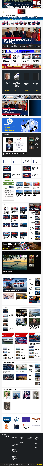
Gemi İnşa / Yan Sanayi (8, 180)
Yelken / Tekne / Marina (15, 448)
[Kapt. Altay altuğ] (26, 395)
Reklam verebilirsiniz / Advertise (38, 439)
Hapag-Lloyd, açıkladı (32, 316)
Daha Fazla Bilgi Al (16, 465)
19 (25, 115)
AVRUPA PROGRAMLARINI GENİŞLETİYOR (7, 372)
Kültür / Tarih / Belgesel (14, 457)
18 (24, 115)
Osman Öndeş (7, 400)
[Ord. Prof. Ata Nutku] (7, 406)
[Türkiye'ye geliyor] (28, 184)
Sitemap (36, 443)
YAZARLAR (7, 15)
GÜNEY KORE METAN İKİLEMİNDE (21, 299)
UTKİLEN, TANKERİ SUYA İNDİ (36, 188)
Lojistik (5, 307)
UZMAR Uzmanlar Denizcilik (7, 422)
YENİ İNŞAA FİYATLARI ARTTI (27, 195)
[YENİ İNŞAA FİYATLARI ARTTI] (28, 192)
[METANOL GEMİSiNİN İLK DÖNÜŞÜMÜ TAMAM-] (19, 192)
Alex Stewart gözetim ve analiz (26, 428)
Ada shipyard (7, 429)
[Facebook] (36, 17)
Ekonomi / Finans (17, 15)
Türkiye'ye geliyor (27, 187)
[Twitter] (37, 17)
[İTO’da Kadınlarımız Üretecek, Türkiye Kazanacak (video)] (6, 209)
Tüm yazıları (7, 90)
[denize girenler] (15, 262)
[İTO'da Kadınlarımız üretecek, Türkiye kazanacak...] (15, 144)
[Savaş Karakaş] (16, 395)
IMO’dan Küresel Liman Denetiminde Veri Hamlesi (14, 229)
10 (14, 115)
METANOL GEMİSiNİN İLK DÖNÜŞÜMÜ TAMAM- (19, 195)
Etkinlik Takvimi (29, 438)
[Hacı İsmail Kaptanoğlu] (36, 395)
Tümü (39, 134)
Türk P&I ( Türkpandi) (16, 422)
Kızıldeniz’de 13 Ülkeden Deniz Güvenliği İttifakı (22, 237)
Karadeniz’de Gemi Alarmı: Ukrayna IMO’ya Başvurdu (37, 161)
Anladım (39, 464)
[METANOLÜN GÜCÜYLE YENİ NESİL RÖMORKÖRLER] (23, 225)
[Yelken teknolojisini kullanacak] (19, 184)
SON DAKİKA (3, 15)
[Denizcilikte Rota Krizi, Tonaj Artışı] (6, 217)
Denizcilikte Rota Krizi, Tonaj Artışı (15, 168)
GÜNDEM (11, 15)
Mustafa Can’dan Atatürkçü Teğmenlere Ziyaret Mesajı (20, 19)
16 (21, 115)
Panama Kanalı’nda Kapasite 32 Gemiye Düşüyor (35, 168)
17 (23, 115)
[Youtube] (40, 17)
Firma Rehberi (6, 415)
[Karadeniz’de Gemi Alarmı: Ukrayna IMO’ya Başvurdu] (23, 209)
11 (15, 115)
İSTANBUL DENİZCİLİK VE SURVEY (36, 427)
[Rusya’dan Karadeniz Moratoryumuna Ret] (14, 234)
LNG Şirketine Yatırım (6, 299)
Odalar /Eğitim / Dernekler (36, 15)
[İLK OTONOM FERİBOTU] (36, 192)
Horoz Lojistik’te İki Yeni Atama (27, 161)
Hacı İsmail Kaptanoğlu (36, 400)
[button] (4, 81)
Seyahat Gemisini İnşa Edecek (21, 371)
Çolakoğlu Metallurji (16, 429)
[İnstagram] (3, 436)
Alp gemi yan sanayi (26, 422)
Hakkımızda (36, 437)
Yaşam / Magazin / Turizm (9, 362)
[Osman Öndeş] (7, 395)
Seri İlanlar (21, 442)
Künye (35, 434)
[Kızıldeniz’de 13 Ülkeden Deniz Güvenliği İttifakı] (23, 234)
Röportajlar (28, 434)
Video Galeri (21, 437)
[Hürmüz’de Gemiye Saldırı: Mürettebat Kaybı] (6, 234)
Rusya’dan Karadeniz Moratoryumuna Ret (14, 237)
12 (16, 115)
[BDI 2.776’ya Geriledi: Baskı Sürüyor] (6, 225)
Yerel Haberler (22, 438)
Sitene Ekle (36, 444)
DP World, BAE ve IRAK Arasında (21, 325)
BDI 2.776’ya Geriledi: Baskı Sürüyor (35, 175)
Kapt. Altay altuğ (26, 400)
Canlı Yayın (22, 15)
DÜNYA (14, 15)
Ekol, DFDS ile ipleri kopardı (20, 316)
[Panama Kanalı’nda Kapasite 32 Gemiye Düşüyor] (14, 217)
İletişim (36, 447)
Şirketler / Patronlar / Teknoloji (28, 15)
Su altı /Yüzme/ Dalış (15, 451)
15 (20, 115)
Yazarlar (21, 434)
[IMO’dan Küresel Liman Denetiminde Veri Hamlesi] (14, 225)
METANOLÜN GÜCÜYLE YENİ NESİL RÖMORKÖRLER (23, 229)
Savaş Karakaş (16, 400)
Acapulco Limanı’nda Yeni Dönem (16, 175)
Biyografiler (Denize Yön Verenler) (10, 389)
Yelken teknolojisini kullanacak (19, 188)
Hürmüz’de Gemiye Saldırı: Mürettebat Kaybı (6, 237)
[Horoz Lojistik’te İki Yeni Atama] (14, 209)
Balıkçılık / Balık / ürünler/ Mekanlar (14, 453)
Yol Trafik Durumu (29, 437)
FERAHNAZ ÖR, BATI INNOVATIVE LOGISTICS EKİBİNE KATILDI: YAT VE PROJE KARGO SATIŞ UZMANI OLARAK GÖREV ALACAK (34, 327)
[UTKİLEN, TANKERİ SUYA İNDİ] (36, 184)
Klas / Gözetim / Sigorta (14, 450)
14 (19, 115)
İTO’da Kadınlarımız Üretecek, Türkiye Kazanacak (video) (17, 161)
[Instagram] (38, 17)
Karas (36, 421)
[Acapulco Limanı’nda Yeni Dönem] (23, 217)
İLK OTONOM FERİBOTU (35, 195)
